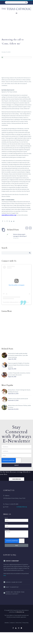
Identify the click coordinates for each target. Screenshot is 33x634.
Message (7, 529)
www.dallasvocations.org (9, 215)
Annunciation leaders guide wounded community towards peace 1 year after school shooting (18, 355)
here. (4, 575)
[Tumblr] (9, 221)
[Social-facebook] (13, 628)
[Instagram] (18, 628)
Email (6, 523)
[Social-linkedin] (15, 628)
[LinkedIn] (11, 221)
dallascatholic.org (20, 612)
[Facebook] (2, 221)
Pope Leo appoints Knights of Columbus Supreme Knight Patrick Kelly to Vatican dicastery (18, 365)
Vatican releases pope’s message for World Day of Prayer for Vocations (20, 236)
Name (6, 518)
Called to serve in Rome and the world (18, 398)
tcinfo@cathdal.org (21, 507)
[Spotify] (21, 628)
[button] (26, 2)
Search (29, 252)
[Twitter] (4, 221)
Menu (16, 13)
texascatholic (14, 302)
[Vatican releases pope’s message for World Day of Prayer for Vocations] (10, 236)
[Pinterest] (7, 221)
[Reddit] (13, 221)
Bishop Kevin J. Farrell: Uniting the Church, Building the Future (19, 391)
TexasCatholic (6, 302)
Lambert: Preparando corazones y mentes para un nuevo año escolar (19, 374)
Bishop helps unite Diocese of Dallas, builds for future (19, 406)
